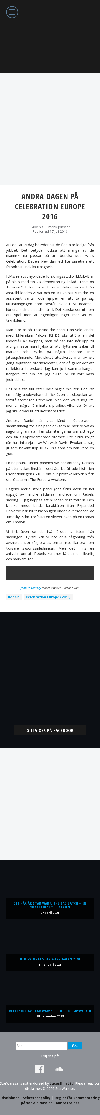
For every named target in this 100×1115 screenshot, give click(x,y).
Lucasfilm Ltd (62, 1083)
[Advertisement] (50, 129)
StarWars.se (50, 36)
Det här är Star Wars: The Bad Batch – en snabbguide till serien (50, 905)
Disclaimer (9, 1097)
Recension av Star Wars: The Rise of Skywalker (50, 1011)
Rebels (14, 597)
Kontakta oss (67, 1102)
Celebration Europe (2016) (48, 597)
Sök (75, 1045)
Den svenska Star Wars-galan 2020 (50, 959)
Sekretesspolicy (37, 1097)
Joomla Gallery (31, 588)
